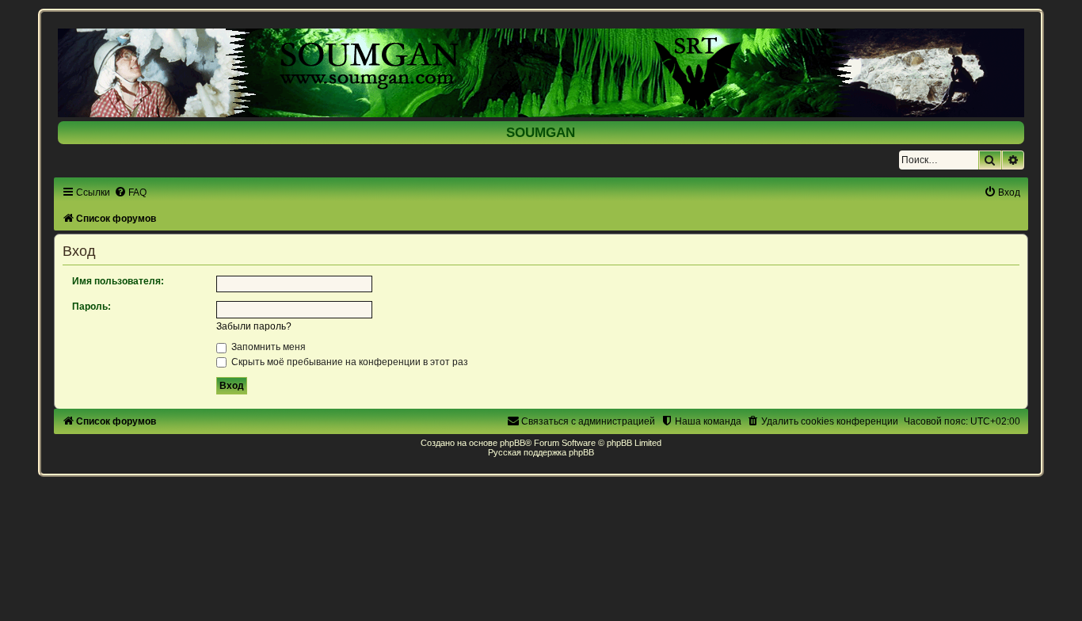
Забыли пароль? (253, 326)
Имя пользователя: (118, 281)
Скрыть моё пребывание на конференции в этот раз (348, 362)
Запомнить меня (267, 346)
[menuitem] (130, 192)
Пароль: (91, 306)
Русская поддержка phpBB (541, 452)
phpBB (512, 443)
